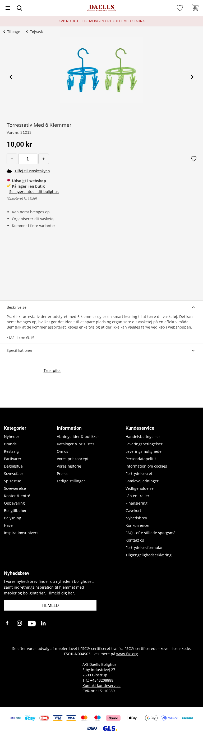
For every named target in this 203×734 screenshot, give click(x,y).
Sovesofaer (13, 473)
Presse (62, 473)
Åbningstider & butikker (78, 436)
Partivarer (12, 458)
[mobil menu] (8, 8)
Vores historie (69, 466)
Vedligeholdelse (140, 488)
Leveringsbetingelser (144, 443)
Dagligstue (13, 466)
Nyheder (11, 436)
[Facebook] (8, 623)
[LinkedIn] (44, 623)
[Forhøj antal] (43, 159)
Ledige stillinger (71, 480)
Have (8, 525)
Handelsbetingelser (143, 436)
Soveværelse (15, 488)
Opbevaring (14, 503)
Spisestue (12, 480)
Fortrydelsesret (139, 473)
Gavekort (133, 510)
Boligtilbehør (15, 510)
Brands (10, 443)
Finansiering (136, 503)
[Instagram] (20, 623)
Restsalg (11, 451)
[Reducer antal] (12, 159)
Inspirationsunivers (21, 532)
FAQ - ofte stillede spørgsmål (151, 532)
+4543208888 (101, 680)
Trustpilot (52, 370)
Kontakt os (135, 540)
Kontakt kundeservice (101, 685)
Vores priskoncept (73, 458)
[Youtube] (32, 623)
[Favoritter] (180, 8)
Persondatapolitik (141, 458)
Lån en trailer (137, 495)
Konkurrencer (138, 525)
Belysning (12, 517)
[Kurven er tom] (195, 8)
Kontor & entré (17, 495)
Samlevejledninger (142, 480)
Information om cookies (146, 466)
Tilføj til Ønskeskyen (32, 170)
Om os (62, 451)
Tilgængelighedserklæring (149, 554)
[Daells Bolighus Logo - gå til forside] (101, 8)
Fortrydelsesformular (144, 547)
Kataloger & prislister (75, 443)
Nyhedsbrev (136, 517)
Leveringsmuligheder (144, 451)
